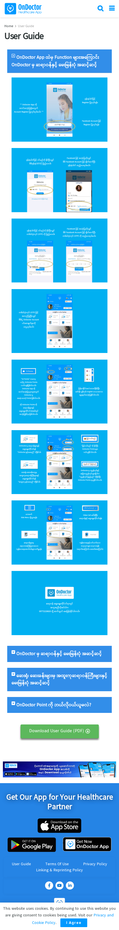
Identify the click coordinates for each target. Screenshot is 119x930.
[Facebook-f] (49, 885)
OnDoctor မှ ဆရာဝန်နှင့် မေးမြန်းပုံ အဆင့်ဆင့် (59, 653)
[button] (60, 731)
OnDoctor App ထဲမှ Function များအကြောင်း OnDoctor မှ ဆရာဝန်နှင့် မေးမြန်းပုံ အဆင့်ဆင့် (55, 61)
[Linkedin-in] (70, 885)
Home (8, 26)
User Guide (26, 26)
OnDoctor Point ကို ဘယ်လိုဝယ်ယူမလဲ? (53, 705)
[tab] (59, 61)
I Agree (73, 922)
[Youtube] (59, 885)
